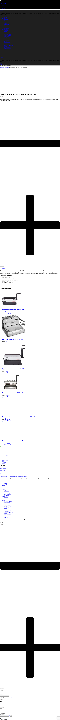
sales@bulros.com (2, 470)
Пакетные (5, 16)
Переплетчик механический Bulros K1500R (13, 368)
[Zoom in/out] (3, 707)
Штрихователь (6, 50)
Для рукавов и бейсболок (8, 493)
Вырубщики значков (7, 38)
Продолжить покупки (11, 705)
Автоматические (6, 32)
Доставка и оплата (5, 460)
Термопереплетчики (7, 37)
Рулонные (5, 17)
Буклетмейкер (6, 515)
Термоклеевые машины (7, 39)
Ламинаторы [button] (4, 15)
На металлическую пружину (8, 34)
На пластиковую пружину (8, 35)
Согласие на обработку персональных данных (9, 455)
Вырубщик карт (6, 44)
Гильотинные (6, 30)
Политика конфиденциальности (7, 454)
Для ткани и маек (6, 28)
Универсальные (6, 24)
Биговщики (5, 41)
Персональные (6, 19)
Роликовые (5, 498)
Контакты (3, 8)
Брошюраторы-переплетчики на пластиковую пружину (9, 92)
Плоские (5, 23)
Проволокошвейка (7, 49)
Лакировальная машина (7, 48)
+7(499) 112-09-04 (3, 3)
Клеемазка (5, 46)
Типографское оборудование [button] (6, 504)
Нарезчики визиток (7, 42)
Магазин (7, 67)
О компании (4, 7)
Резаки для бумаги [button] (5, 29)
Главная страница (3, 67)
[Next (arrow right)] (1, 708)
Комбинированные (7, 36)
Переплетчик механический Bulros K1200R (13, 309)
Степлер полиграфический (8, 509)
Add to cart (1, 688)
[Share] (1, 707)
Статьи (3, 5)
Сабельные (5, 31)
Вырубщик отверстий (7, 43)
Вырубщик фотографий (7, 47)
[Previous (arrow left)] (0, 708)
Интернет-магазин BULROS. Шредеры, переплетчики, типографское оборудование (13, 11)
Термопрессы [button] (4, 22)
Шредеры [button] (3, 18)
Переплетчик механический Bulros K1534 (12, 440)
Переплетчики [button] (4, 33)
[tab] (31, 268)
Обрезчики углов (6, 40)
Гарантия (3, 461)
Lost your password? (9, 697)
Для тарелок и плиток (7, 27)
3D (4, 25)
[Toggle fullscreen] (2, 707)
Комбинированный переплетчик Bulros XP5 (13, 339)
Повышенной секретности (8, 487)
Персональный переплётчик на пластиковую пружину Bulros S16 (18, 416)
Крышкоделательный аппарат (8, 45)
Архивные (5, 21)
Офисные (5, 20)
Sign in (1, 699)
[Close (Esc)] (0, 707)
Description (3, 268)
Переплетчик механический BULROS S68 (12, 392)
